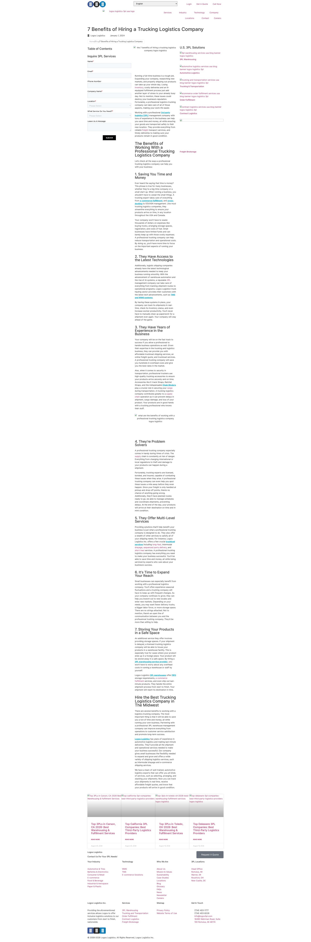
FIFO (174, 675)
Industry (182, 12)
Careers (217, 18)
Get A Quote (202, 4)
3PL (168, 280)
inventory (139, 87)
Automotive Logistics (190, 73)
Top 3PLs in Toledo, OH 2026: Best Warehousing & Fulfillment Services (171, 828)
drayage (138, 547)
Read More (95, 839)
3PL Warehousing (188, 59)
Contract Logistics (188, 113)
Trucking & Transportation (192, 86)
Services (168, 12)
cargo (170, 388)
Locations (189, 18)
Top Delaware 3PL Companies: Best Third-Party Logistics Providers (206, 828)
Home (92, 41)
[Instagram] (97, 4)
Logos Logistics (142, 739)
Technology (199, 12)
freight (145, 130)
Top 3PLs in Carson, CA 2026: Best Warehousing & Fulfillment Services (103, 828)
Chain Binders (169, 385)
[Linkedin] (103, 4)
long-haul (156, 544)
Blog (97, 41)
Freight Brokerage (188, 151)
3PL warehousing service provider (151, 661)
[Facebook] (90, 4)
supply (138, 456)
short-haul (139, 550)
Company (214, 12)
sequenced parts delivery (155, 547)
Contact (205, 18)
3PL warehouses (158, 675)
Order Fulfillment (187, 100)
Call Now (217, 4)
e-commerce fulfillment (151, 200)
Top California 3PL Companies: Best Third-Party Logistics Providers (138, 828)
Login (189, 4)
